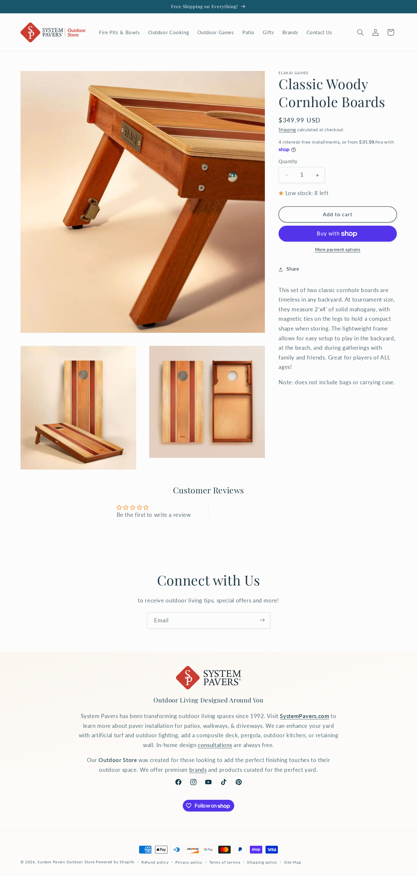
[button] (360, 32)
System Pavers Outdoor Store (65, 862)
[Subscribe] (262, 620)
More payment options (338, 249)
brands (198, 769)
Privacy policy (188, 862)
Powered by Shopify (115, 862)
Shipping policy (262, 862)
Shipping (287, 130)
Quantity (288, 161)
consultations (215, 745)
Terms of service (224, 862)
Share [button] (292, 269)
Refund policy (155, 862)
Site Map (292, 862)
